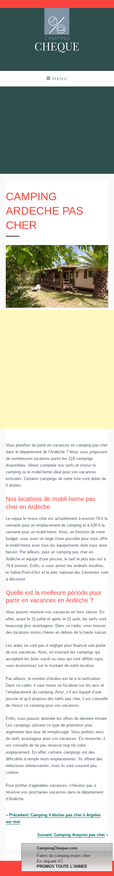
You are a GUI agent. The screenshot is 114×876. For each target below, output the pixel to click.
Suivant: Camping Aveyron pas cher (71, 834)
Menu (59, 78)
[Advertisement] (57, 130)
